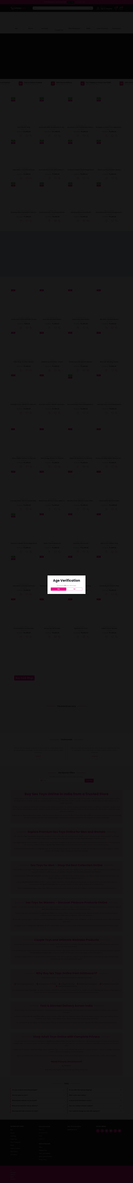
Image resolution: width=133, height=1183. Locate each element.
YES (58, 589)
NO (74, 589)
